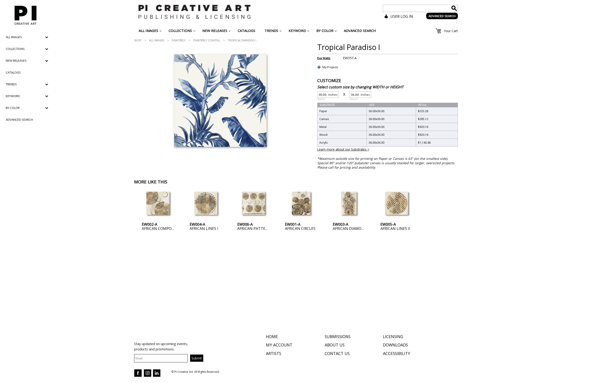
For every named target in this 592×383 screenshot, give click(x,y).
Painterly (179, 40)
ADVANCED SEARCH (442, 16)
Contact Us (337, 353)
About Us (335, 345)
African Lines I (204, 228)
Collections (15, 49)
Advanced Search (19, 119)
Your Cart (451, 31)
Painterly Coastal (206, 40)
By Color (13, 108)
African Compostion (162, 228)
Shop (138, 40)
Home (272, 336)
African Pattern (254, 228)
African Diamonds (351, 228)
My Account (279, 345)
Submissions (338, 336)
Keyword (13, 96)
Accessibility (396, 353)
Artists (273, 353)
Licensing (393, 336)
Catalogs (13, 72)
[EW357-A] (220, 100)
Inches (328, 95)
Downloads (395, 345)
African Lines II (395, 228)
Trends (11, 84)
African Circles (300, 228)
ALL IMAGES (14, 37)
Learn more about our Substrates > (343, 149)
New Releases (16, 61)
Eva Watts (323, 58)
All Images (156, 40)
